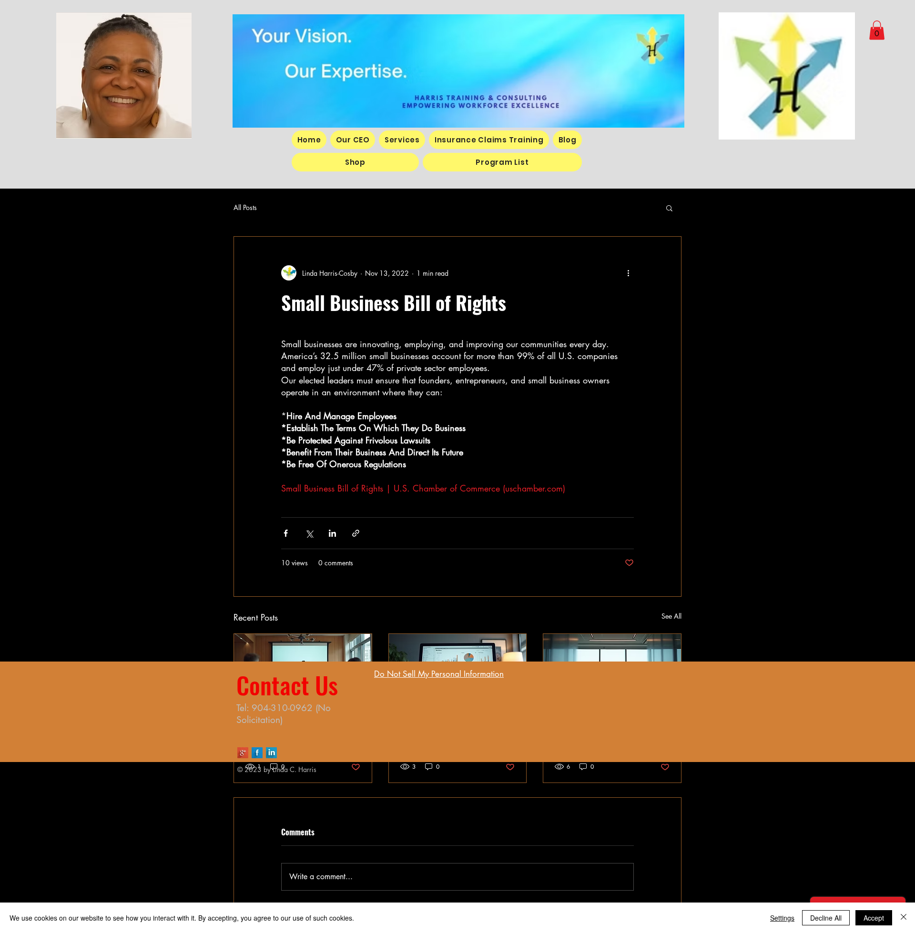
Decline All (826, 918)
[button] (877, 30)
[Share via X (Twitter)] (309, 533)
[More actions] (628, 273)
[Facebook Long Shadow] (257, 752)
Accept (874, 918)
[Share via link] (355, 533)
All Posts (245, 207)
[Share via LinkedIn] (332, 533)
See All (671, 616)
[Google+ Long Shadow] (242, 752)
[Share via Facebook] (285, 533)
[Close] (903, 917)
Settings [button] (782, 918)
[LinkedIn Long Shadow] (271, 752)
